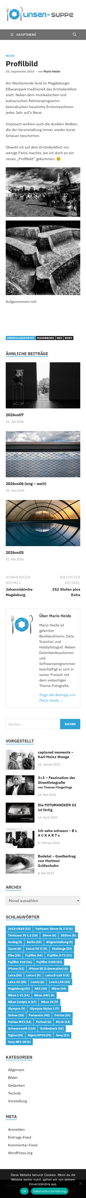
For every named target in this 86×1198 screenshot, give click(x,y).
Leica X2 (17, 982)
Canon (14, 949)
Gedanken (16, 1085)
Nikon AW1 (44, 995)
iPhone (16, 968)
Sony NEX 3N (19, 1042)
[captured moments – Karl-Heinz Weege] (20, 752)
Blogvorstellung (59, 942)
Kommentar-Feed (22, 1145)
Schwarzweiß (21, 1028)
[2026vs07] (43, 387)
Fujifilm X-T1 (59, 955)
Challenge (62, 949)
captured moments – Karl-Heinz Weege (55, 754)
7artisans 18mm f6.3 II (54, 929)
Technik (14, 1093)
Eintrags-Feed (19, 1137)
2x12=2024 (19, 929)
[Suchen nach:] (43, 724)
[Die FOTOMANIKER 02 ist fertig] (20, 805)
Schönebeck (52, 1028)
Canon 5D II (36, 949)
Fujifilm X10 (20, 962)
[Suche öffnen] (74, 34)
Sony (68, 338)
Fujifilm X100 (49, 962)
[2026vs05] (43, 524)
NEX (59, 338)
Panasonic (39, 1015)
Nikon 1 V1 (18, 995)
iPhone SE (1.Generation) (48, 968)
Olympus (16, 1008)
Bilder (10, 55)
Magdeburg (45, 338)
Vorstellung (17, 1101)
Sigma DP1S (39, 1035)
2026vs (68, 935)
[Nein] (80, 1183)
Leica (15, 975)
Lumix (37, 982)
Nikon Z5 (49, 1002)
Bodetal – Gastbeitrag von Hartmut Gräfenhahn (57, 861)
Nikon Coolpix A (22, 1002)
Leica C (33, 975)
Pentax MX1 (19, 1022)
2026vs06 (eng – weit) (26, 483)
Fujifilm (33, 955)
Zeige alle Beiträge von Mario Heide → (57, 698)
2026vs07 (15, 414)
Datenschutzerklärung (49, 1191)
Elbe (14, 955)
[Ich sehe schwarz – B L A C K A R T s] (20, 831)
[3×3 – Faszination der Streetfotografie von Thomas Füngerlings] (20, 778)
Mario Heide (52, 71)
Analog (15, 942)
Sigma (15, 1035)
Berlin (34, 942)
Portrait (43, 1022)
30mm (49, 935)
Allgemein (16, 1069)
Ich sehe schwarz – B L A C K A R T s (57, 833)
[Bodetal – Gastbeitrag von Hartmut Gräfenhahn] (20, 856)
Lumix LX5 (59, 982)
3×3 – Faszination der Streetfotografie (56, 782)
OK (24, 1191)
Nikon (59, 988)
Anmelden (16, 1129)
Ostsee (16, 1015)
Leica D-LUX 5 (57, 975)
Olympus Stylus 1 (44, 1008)
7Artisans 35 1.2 (23, 935)
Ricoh (63, 1022)
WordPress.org (20, 1153)
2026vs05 (15, 552)
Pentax (62, 1015)
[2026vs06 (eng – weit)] (43, 455)
